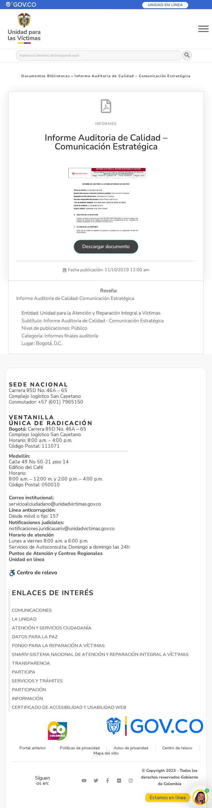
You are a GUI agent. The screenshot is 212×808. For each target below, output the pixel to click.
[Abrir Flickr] (120, 780)
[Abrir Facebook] (108, 780)
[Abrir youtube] (85, 780)
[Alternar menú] (203, 29)
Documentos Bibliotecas (45, 76)
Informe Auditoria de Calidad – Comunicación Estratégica (106, 142)
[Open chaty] (200, 797)
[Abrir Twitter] (97, 780)
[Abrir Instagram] (132, 780)
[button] (34, 4)
